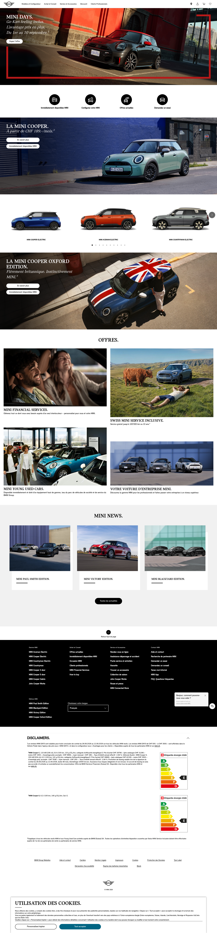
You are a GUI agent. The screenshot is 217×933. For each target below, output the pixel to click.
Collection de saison (118, 675)
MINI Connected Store (119, 688)
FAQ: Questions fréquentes (162, 679)
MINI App (155, 675)
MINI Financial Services (79, 670)
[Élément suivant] (212, 215)
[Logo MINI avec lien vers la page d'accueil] (108, 883)
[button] (197, 4)
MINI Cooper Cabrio (37, 679)
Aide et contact (157, 652)
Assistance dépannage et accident (124, 657)
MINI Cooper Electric (37, 657)
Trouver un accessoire (119, 670)
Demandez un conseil (160, 666)
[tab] (92, 245)
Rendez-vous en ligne (119, 652)
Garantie (114, 666)
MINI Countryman (36, 666)
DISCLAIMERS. (38, 738)
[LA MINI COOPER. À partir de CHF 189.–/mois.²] (108, 156)
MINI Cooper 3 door (37, 670)
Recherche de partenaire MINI (163, 657)
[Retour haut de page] (108, 632)
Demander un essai (159, 661)
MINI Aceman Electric (38, 652)
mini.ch (157, 746)
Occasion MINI (76, 661)
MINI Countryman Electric (40, 661)
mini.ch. (34, 766)
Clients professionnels (79, 666)
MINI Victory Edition (37, 713)
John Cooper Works (37, 684)
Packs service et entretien (121, 661)
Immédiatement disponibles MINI (83, 657)
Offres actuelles (76, 652)
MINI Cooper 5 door (37, 675)
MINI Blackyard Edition (38, 708)
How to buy (74, 675)
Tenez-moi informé (159, 670)
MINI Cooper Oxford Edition (40, 717)
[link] (191, 4)
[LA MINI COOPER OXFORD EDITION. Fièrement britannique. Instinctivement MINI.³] (108, 291)
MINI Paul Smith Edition (39, 704)
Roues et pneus (116, 684)
